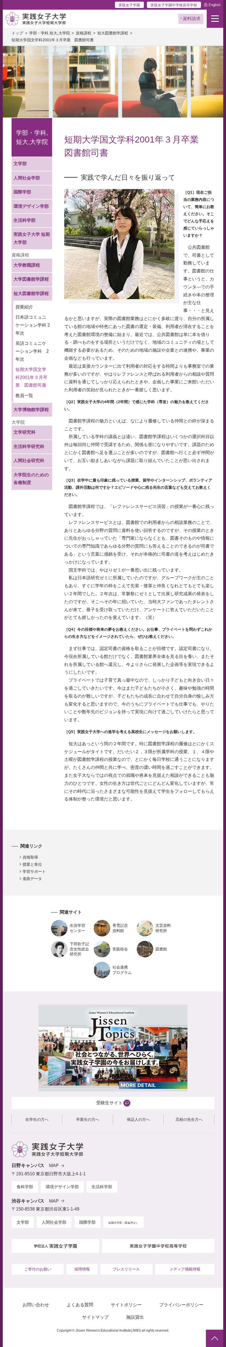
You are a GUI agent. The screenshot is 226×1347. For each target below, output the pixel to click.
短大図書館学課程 (112, 33)
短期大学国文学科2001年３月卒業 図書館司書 (31, 377)
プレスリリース (126, 1269)
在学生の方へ (37, 1119)
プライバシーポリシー (181, 1304)
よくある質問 (80, 1304)
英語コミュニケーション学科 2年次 (32, 351)
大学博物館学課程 (31, 409)
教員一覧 (24, 395)
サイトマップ (95, 1317)
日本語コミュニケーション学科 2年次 (32, 325)
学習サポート (34, 871)
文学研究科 (25, 432)
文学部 (20, 163)
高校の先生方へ (189, 1119)
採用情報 (82, 1269)
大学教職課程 (27, 265)
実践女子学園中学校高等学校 (173, 5)
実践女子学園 (129, 5)
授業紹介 (24, 307)
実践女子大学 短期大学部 (32, 238)
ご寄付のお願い (37, 1269)
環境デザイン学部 (31, 206)
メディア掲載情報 (185, 1269)
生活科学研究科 (29, 446)
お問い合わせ (36, 1304)
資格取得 (30, 857)
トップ (17, 33)
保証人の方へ (138, 1119)
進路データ (32, 878)
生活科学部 (25, 220)
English (214, 5)
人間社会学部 (27, 178)
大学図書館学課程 (31, 279)
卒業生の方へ (87, 1119)
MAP (54, 1165)
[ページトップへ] (214, 1338)
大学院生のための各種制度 (31, 478)
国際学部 (22, 192)
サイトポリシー (126, 1304)
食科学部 (25, 1186)
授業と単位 (32, 864)
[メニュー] (215, 19)
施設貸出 (135, 1317)
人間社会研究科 (29, 460)
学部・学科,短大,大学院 (49, 33)
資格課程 (83, 33)
